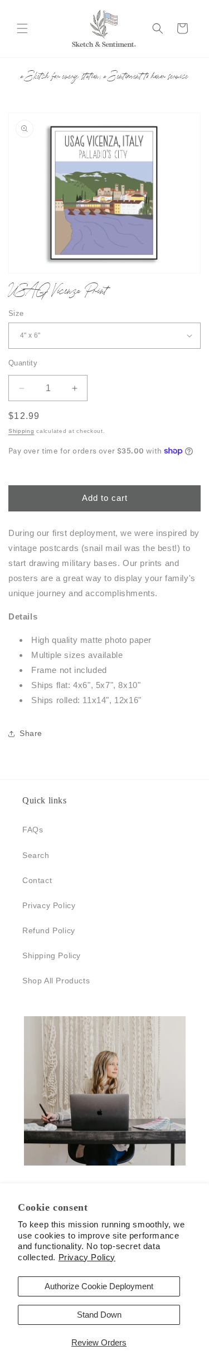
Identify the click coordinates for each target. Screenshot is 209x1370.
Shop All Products (56, 980)
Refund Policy (48, 930)
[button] (22, 28)
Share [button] (31, 733)
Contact (37, 880)
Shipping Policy (51, 955)
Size (16, 313)
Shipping (21, 431)
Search (36, 855)
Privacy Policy (87, 1257)
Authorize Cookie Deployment (99, 1286)
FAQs (32, 829)
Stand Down (99, 1314)
